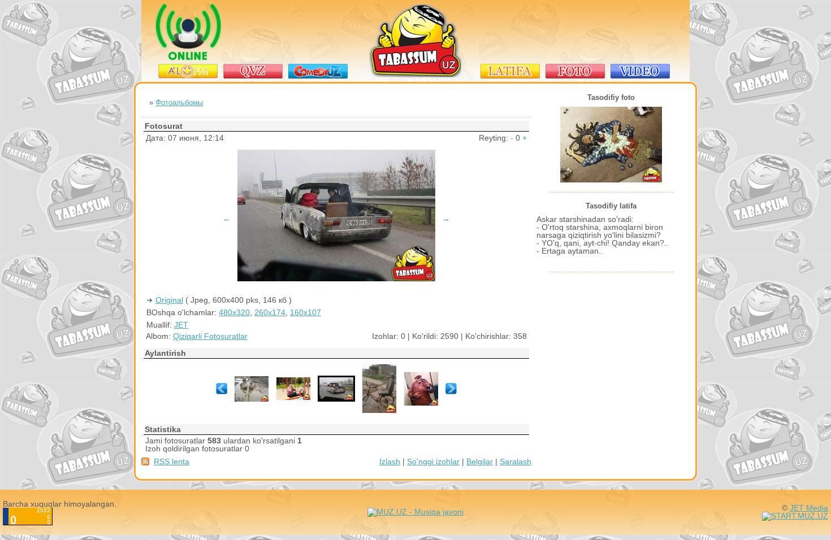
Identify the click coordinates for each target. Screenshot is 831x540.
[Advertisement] (576, 32)
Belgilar (479, 461)
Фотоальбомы (179, 103)
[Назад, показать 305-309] (221, 391)
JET (181, 324)
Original (169, 299)
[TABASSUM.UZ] (415, 75)
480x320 (234, 312)
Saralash (515, 461)
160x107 (305, 312)
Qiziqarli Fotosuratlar (210, 336)
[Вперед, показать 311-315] (451, 391)
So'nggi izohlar (433, 461)
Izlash (389, 461)
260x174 (269, 312)
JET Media (809, 507)
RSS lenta (171, 461)
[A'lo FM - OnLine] (188, 57)
